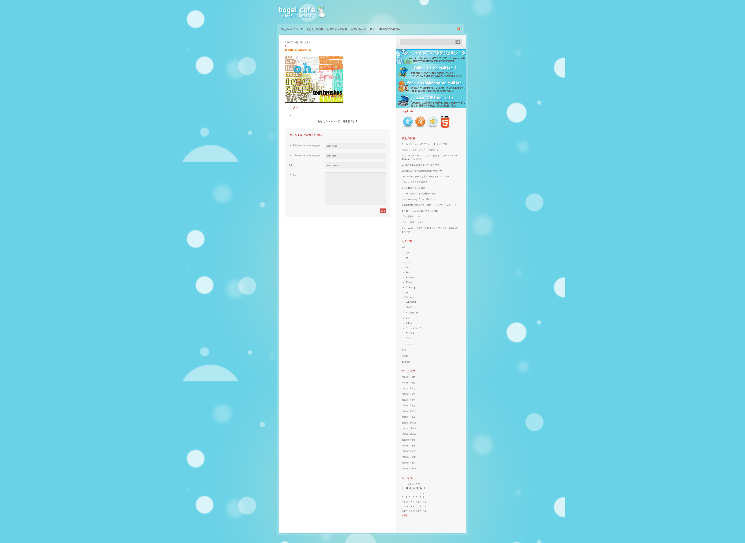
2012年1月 (407, 400)
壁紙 (404, 350)
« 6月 (404, 515)
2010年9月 (407, 440)
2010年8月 (407, 445)
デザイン (410, 323)
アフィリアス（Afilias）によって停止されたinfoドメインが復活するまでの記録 (430, 157)
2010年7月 (407, 451)
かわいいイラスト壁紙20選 (414, 182)
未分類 (405, 356)
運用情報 (406, 362)
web (403, 247)
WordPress (410, 307)
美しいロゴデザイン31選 (413, 188)
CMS (408, 262)
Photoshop (410, 287)
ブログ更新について (411, 216)
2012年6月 (407, 377)
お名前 (304, 145)
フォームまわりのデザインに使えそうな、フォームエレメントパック (430, 230)
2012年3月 (407, 388)
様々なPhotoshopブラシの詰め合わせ (419, 199)
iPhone (408, 282)
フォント (410, 333)
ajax (407, 252)
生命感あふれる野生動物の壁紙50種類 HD (422, 170)
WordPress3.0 (411, 312)
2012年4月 (407, 382)
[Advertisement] (422, 11)
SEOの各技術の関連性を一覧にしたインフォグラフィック (429, 205)
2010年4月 (407, 468)
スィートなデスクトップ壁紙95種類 (419, 193)
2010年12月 (407, 423)
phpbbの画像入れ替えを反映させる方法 (420, 165)
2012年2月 (407, 394)
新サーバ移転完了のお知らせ (386, 29)
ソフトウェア (408, 344)
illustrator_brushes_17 (298, 49)
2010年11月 (407, 428)
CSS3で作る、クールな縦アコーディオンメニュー (425, 176)
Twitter (408, 297)
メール (304, 155)
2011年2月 (407, 411)
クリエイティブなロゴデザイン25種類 (420, 211)
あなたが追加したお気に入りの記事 (327, 29)
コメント (294, 175)
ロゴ (407, 338)
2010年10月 (407, 434)
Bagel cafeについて (292, 29)
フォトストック (413, 328)
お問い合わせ (358, 29)
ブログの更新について (412, 222)
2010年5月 (407, 463)
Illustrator (409, 277)
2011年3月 (407, 405)
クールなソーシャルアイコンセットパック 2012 (424, 144)
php (407, 292)
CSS (407, 267)
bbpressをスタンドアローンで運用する (420, 150)
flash (407, 272)
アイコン (410, 318)
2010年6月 (407, 457)
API (407, 257)
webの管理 (410, 302)
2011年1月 (407, 417)
